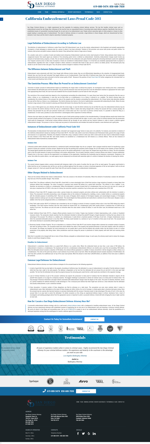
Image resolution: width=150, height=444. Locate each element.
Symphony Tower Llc (31, 416)
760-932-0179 (55, 420)
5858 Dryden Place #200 (83, 416)
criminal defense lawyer (74, 305)
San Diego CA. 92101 (32, 420)
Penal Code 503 (95, 77)
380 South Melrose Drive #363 (59, 416)
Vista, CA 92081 (55, 418)
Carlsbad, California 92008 (83, 418)
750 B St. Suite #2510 (32, 418)
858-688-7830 (117, 6)
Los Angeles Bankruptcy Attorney (75, 356)
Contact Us (94, 319)
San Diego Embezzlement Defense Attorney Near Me (66, 301)
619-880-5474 (100, 6)
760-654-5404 (80, 420)
